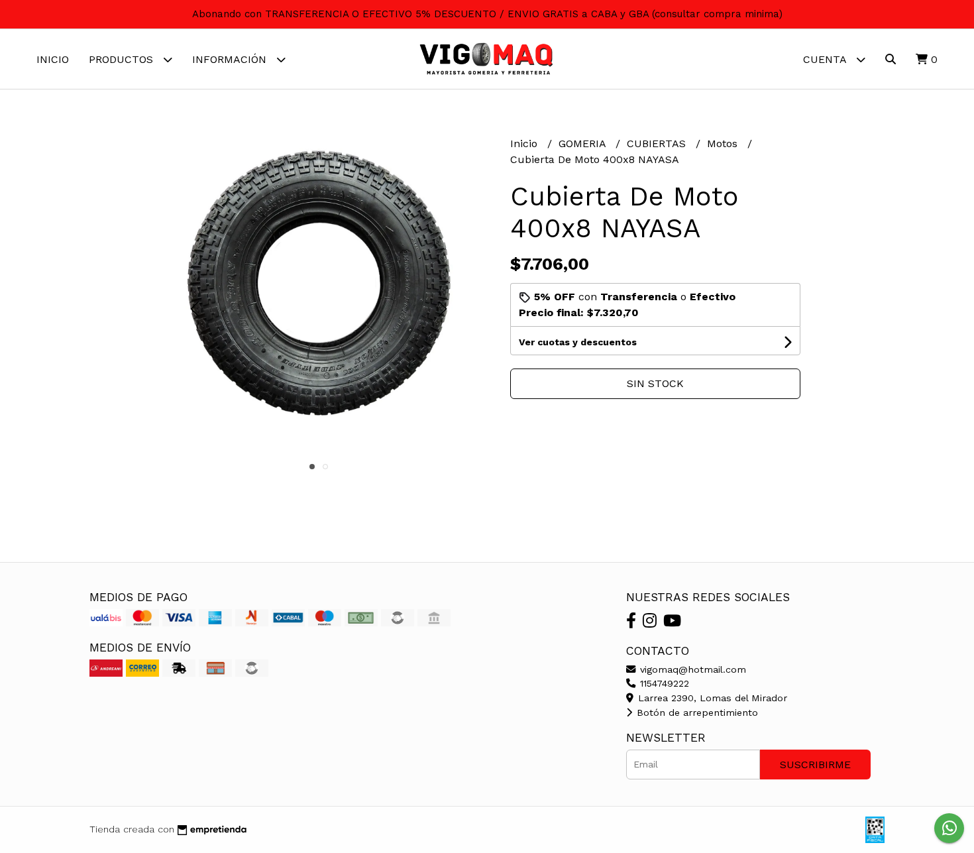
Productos (122, 59)
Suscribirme (815, 764)
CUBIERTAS (658, 143)
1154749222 (663, 683)
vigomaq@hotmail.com (691, 669)
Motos (724, 143)
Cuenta (826, 59)
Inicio (52, 59)
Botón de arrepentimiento (695, 712)
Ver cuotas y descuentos (578, 342)
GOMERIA (584, 143)
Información (231, 59)
